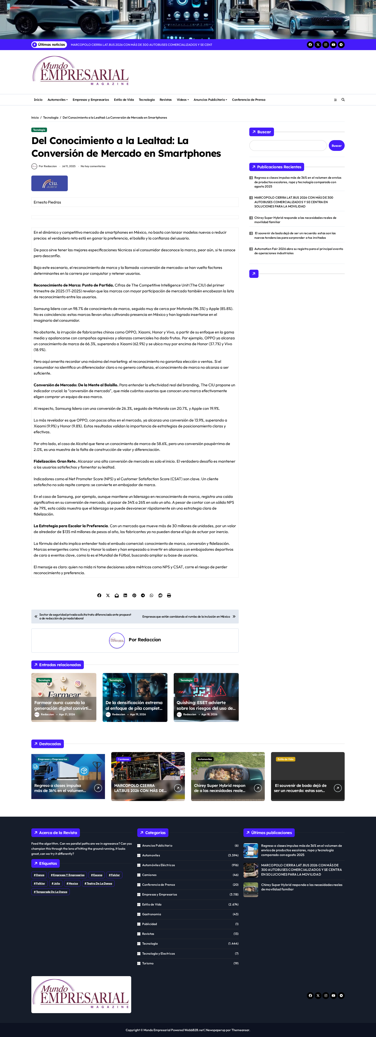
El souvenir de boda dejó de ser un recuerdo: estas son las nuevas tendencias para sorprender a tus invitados (295, 235)
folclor (115, 875)
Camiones (123, 759)
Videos (182, 100)
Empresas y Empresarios (91, 100)
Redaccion (149, 639)
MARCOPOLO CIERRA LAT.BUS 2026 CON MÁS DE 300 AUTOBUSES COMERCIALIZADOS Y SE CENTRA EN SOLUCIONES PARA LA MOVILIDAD (293, 202)
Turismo (148, 963)
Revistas (166, 100)
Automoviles (57, 100)
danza (40, 875)
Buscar (264, 131)
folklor (40, 883)
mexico (73, 883)
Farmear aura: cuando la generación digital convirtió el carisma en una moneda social (62, 711)
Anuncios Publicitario (209, 100)
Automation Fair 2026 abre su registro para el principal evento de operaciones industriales (298, 251)
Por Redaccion (48, 166)
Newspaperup (215, 1030)
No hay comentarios (93, 166)
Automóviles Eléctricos (158, 865)
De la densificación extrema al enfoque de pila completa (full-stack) (134, 708)
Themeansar (240, 1030)
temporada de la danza (51, 892)
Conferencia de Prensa (248, 100)
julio (57, 883)
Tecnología (147, 100)
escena (97, 875)
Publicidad (149, 924)
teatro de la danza (99, 883)
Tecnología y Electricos (158, 953)
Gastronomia (151, 914)
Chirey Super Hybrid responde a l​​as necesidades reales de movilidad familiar (295, 220)
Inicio (38, 100)
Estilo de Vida (124, 100)
